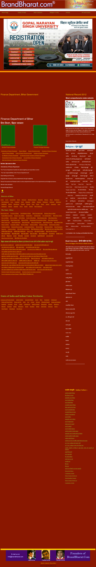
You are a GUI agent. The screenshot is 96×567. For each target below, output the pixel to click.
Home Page (5, 12)
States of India (22, 12)
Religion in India (54, 12)
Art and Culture (86, 12)
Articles (68, 12)
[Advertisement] (42, 82)
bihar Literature (38, 12)
